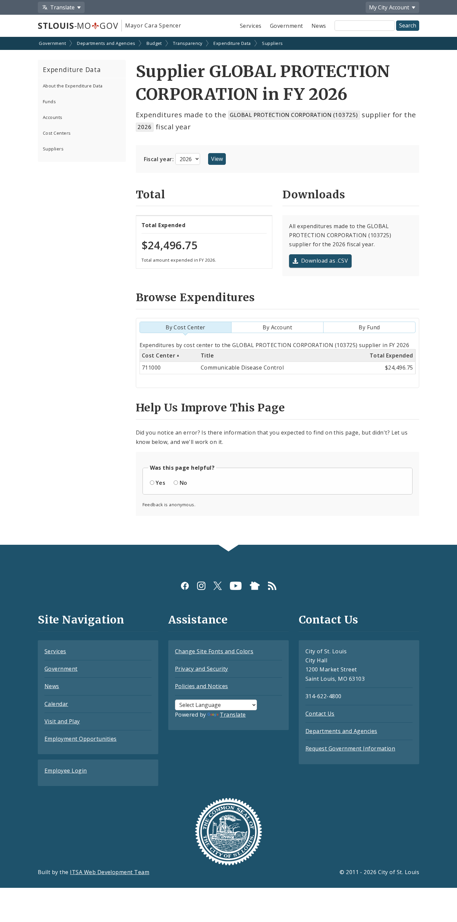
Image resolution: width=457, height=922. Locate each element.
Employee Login (65, 770)
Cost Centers (57, 133)
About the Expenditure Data (72, 86)
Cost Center (158, 355)
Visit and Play (62, 721)
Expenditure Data (232, 43)
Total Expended (391, 355)
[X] (217, 586)
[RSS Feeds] (272, 586)
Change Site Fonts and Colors (214, 651)
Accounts (53, 117)
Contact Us (320, 713)
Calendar (56, 704)
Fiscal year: (159, 159)
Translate (233, 714)
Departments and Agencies (106, 43)
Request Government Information (350, 748)
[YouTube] (236, 586)
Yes (160, 482)
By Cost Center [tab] (185, 327)
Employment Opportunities (80, 738)
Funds (49, 101)
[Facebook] (185, 586)
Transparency (187, 43)
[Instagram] (201, 586)
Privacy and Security (201, 668)
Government (286, 25)
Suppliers (272, 43)
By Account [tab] (277, 327)
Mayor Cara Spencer (153, 25)
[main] (228, 291)
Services (251, 25)
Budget (154, 43)
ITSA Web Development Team (109, 872)
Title (207, 355)
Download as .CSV (324, 260)
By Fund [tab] (369, 327)
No (183, 482)
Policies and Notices (201, 686)
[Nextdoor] (255, 586)
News (318, 25)
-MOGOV (78, 25)
